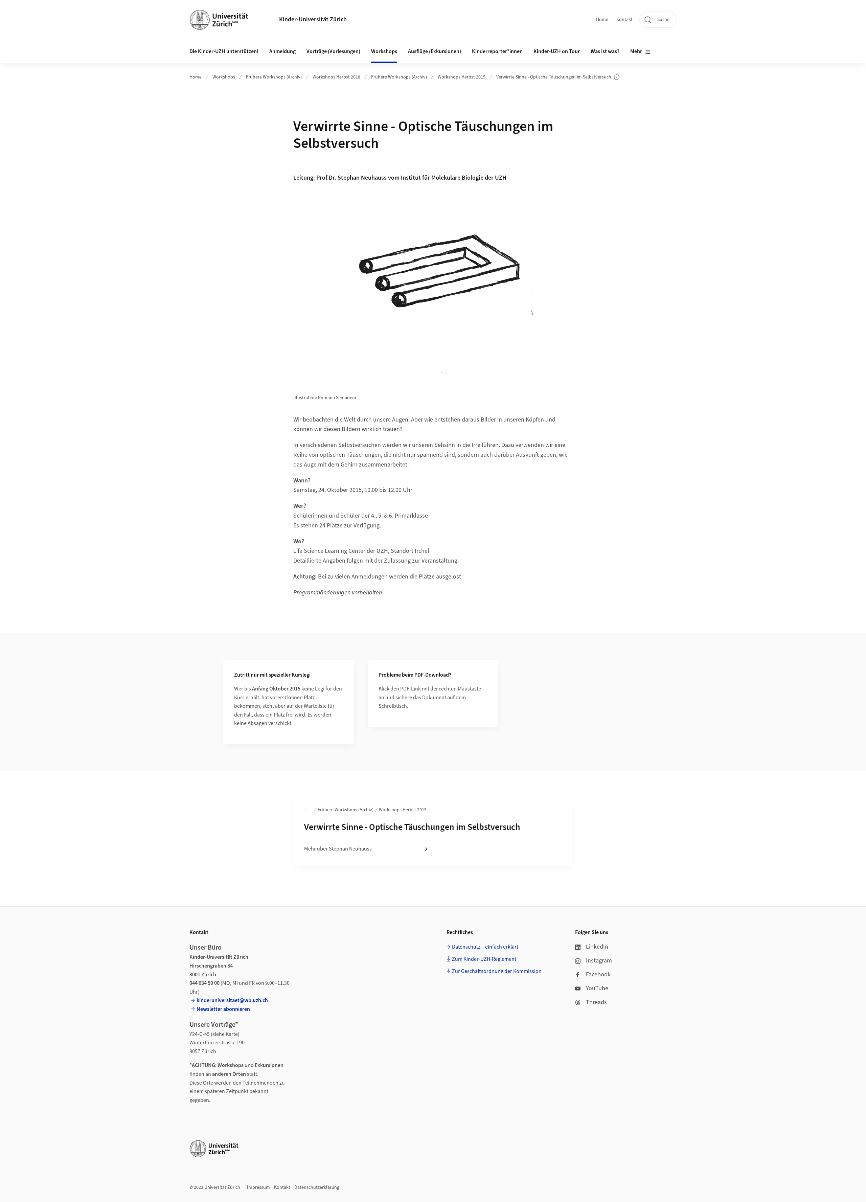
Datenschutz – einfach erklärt (485, 947)
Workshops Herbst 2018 (336, 77)
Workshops (223, 77)
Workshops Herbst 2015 (461, 77)
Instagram (599, 960)
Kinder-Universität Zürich (313, 19)
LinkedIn (597, 947)
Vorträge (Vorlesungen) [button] (333, 51)
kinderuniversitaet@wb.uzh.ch (232, 1000)
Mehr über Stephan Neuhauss (338, 849)
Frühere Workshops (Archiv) (274, 77)
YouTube (597, 988)
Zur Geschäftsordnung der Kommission (497, 971)
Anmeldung (282, 51)
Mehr (636, 51)
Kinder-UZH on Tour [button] (556, 51)
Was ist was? (605, 51)
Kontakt (624, 19)
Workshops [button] (384, 51)
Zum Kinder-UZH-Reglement (484, 959)
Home (602, 19)
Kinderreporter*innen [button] (497, 51)
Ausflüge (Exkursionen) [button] (434, 51)
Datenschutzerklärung (316, 1187)
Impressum (258, 1187)
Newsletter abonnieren (223, 1009)
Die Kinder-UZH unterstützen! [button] (223, 51)
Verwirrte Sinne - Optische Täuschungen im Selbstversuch (553, 77)
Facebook (598, 974)
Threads (596, 1002)
